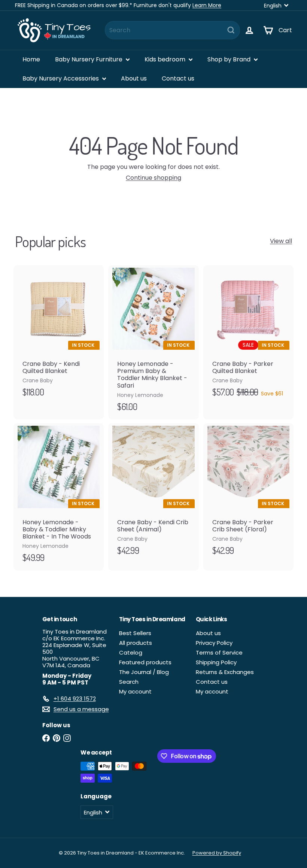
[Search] (231, 30)
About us (134, 78)
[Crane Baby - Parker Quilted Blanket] (248, 335)
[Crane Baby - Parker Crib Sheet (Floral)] (248, 493)
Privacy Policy (214, 643)
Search (129, 682)
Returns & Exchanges (225, 672)
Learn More (206, 5)
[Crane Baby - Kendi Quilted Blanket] (58, 335)
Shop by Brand (229, 59)
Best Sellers (135, 633)
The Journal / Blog (144, 672)
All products (135, 643)
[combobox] (172, 30)
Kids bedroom (166, 59)
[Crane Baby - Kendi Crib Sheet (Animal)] (153, 493)
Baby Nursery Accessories (61, 78)
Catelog (130, 652)
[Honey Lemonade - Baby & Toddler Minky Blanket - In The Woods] (58, 497)
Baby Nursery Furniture (89, 59)
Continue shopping (153, 177)
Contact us (178, 78)
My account (135, 691)
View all (281, 241)
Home (31, 59)
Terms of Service (219, 652)
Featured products (145, 662)
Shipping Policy (216, 662)
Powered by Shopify (216, 852)
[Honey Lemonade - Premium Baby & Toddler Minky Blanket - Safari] (153, 342)
